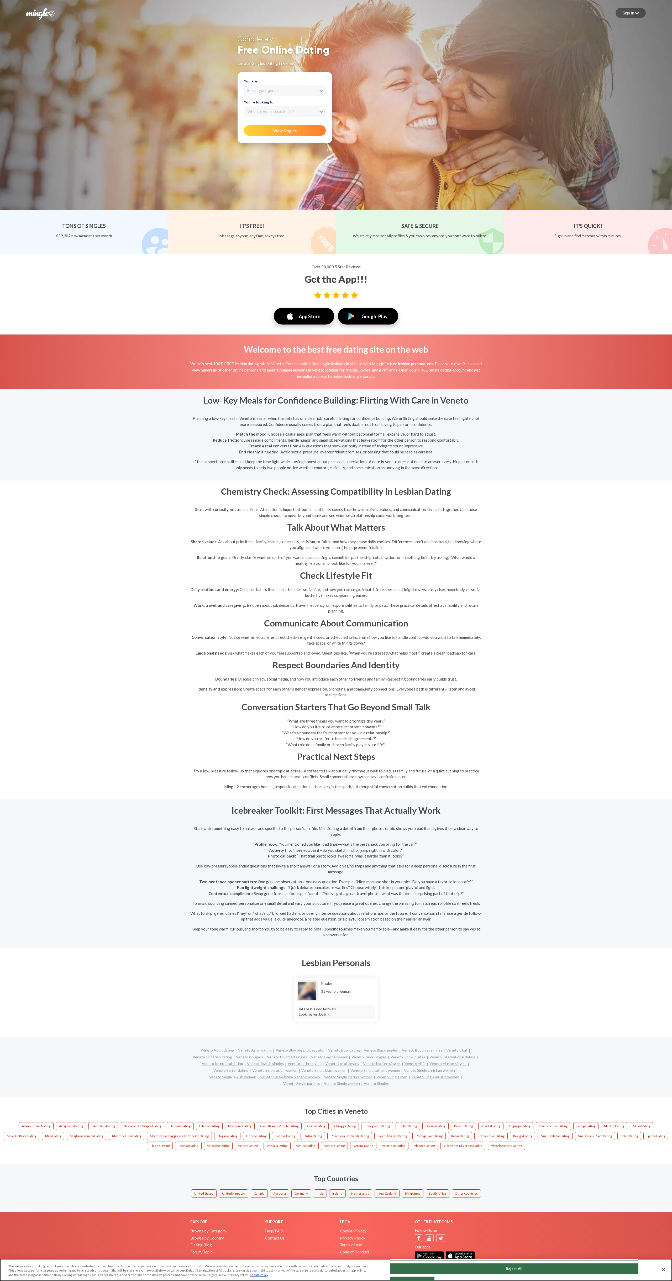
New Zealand (387, 1193)
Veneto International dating (452, 1057)
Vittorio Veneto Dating (506, 1146)
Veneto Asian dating (255, 1050)
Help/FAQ (274, 1230)
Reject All (514, 1268)
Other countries (466, 1193)
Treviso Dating (188, 1146)
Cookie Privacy (353, 1230)
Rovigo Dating (522, 1136)
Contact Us (275, 1238)
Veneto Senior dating (230, 1070)
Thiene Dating (160, 1146)
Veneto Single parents (301, 1083)
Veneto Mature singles (382, 1063)
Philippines (412, 1193)
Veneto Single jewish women (232, 1077)
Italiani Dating (463, 1126)
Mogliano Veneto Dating (86, 1136)
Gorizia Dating (435, 1126)
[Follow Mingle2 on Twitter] (441, 1238)
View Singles (285, 130)
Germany (301, 1193)
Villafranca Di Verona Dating (463, 1146)
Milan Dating (641, 1126)
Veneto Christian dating (212, 1057)
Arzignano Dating (71, 1126)
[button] (631, 13)
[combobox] (285, 90)
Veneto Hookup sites (408, 1057)
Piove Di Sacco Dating (392, 1136)
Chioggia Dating (345, 1126)
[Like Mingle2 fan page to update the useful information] (418, 1238)
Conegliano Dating (377, 1126)
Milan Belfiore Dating (21, 1136)
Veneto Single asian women (274, 1070)
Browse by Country (207, 1238)
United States (203, 1193)
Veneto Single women (342, 1083)
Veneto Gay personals (329, 1057)
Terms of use (351, 1244)
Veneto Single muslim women (435, 1077)
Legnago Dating (519, 1126)
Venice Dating (305, 1146)
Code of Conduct (354, 1251)
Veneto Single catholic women (375, 1070)
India (320, 1193)
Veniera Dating (334, 1146)
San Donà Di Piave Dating (595, 1136)
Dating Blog (201, 1244)
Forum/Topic (201, 1251)
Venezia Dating (277, 1146)
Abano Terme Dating (36, 1126)
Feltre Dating (408, 1126)
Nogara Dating (227, 1136)
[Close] (663, 1269)
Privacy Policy (352, 1238)
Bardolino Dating (103, 1126)
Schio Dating (629, 1136)
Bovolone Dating (239, 1126)
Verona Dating (363, 1146)
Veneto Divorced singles (287, 1057)
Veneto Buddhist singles (422, 1050)
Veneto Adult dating (217, 1050)
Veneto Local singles (342, 1063)
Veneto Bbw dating (344, 1050)
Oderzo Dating (256, 1136)
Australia (279, 1193)
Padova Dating (285, 1136)
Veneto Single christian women (429, 1070)
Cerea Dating (316, 1126)
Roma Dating (460, 1136)
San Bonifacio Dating (555, 1136)
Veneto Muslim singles (447, 1063)
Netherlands (360, 1193)
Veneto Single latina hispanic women (290, 1077)
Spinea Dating (656, 1136)
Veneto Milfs (415, 1063)
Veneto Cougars (249, 1057)
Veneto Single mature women (348, 1077)
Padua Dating (313, 1136)
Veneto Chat (457, 1050)
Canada (259, 1193)
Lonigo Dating (585, 1126)
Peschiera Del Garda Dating (350, 1136)
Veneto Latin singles (304, 1063)
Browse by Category (208, 1230)
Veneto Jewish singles (265, 1063)
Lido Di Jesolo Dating (553, 1126)
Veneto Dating (248, 1146)
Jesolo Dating (490, 1126)
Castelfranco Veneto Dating (279, 1126)
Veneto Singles (376, 1083)
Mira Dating (53, 1136)
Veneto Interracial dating (222, 1063)
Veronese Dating (393, 1146)
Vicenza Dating (424, 1146)
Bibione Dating (209, 1126)
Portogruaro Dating (429, 1136)
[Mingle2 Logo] (40, 13)
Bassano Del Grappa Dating (142, 1126)
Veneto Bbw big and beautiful (300, 1050)
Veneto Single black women (323, 1070)
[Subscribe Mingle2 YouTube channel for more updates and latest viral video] (429, 1238)
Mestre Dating (614, 1126)
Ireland (337, 1193)
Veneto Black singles (381, 1050)
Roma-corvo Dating (491, 1136)
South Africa (437, 1193)
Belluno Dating (180, 1126)
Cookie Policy (259, 1275)
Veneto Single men (391, 1077)
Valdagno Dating (218, 1146)
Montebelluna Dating (126, 1136)
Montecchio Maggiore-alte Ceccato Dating (179, 1136)
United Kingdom (233, 1193)
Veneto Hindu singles (369, 1057)
